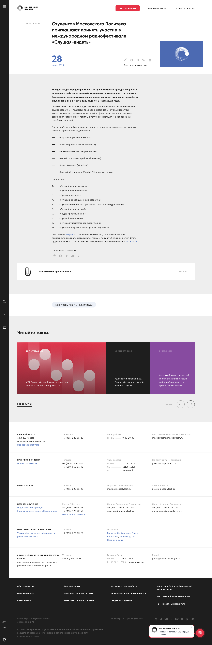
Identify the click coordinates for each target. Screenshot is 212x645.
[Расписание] (4, 327)
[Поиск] (4, 301)
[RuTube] (177, 619)
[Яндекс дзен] (182, 619)
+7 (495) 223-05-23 (184, 8)
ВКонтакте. (132, 241)
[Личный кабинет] (4, 314)
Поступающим (127, 8)
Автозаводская (127, 536)
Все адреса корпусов (28, 445)
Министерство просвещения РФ (126, 618)
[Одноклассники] (187, 619)
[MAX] (156, 619)
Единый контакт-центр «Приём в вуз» (37, 511)
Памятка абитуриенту (73, 514)
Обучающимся (157, 8)
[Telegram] (192, 619)
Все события (33, 23)
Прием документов (27, 463)
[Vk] (166, 619)
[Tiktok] (161, 619)
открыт (69, 234)
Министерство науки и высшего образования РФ (33, 620)
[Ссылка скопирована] (125, 59)
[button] (191, 404)
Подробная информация (30, 507)
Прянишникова (115, 540)
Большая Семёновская (119, 533)
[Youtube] (171, 619)
